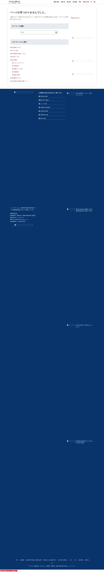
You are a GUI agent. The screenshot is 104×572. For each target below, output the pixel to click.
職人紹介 (69, 1)
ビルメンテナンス (19, 63)
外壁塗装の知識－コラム (19, 53)
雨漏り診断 (56, 1)
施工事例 (75, 1)
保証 (80, 1)
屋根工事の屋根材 (44, 100)
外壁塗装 (16, 66)
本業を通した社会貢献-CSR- (49, 560)
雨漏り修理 (17, 74)
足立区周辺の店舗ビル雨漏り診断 (33, 560)
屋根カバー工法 (18, 68)
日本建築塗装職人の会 (17, 209)
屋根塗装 (16, 72)
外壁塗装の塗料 (44, 96)
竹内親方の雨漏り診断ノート (20, 81)
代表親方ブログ (16, 47)
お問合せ (87, 560)
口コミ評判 (15, 50)
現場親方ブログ (16, 78)
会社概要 (22, 560)
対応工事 (63, 1)
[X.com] (91, 2)
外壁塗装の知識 (44, 114)
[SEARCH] (94, 2)
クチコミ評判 (43, 103)
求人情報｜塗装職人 (62, 560)
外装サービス (15, 56)
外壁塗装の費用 (44, 111)
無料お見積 (43, 118)
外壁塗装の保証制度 (45, 107)
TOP (17, 560)
